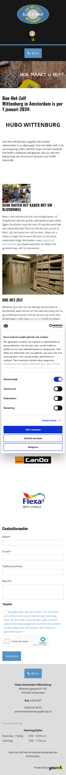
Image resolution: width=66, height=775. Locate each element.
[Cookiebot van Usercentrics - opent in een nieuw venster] (49, 326)
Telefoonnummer (12, 566)
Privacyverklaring (12, 723)
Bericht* (7, 581)
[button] (33, 40)
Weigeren (33, 447)
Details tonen (49, 420)
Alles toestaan (33, 429)
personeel (35, 318)
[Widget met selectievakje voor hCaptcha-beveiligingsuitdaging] (25, 641)
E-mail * (6, 551)
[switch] (58, 388)
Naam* (6, 536)
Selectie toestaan (33, 438)
